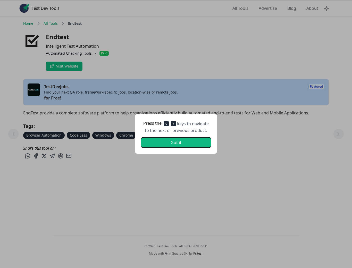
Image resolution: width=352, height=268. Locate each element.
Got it (176, 143)
